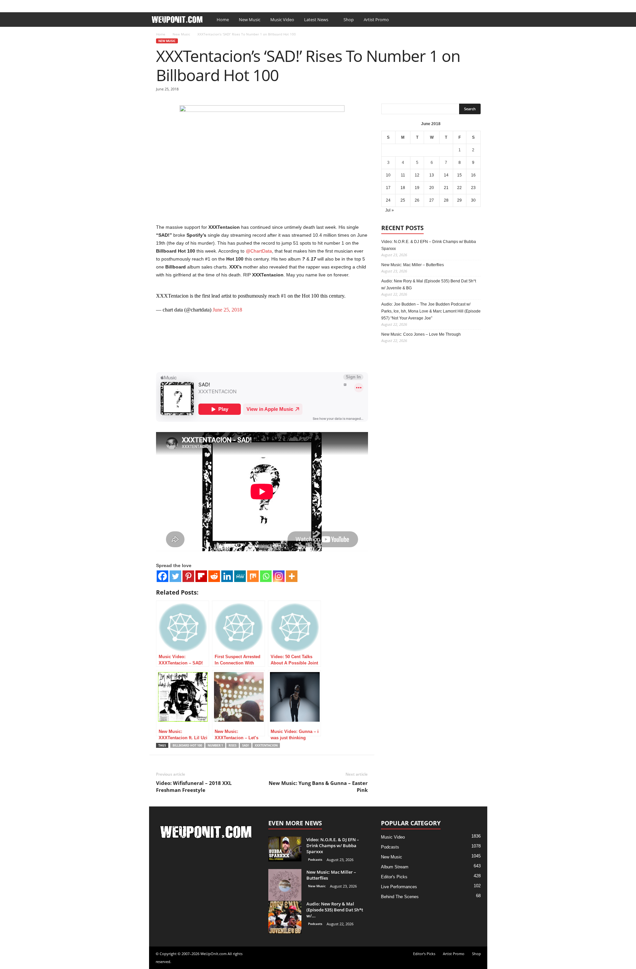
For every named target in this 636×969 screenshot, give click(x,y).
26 (417, 200)
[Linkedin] (227, 576)
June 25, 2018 (227, 310)
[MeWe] (240, 576)
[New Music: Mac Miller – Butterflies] (284, 885)
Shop (251, 4)
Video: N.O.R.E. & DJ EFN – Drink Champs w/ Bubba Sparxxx (428, 245)
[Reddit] (214, 576)
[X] (482, 4)
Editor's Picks (394, 876)
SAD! (245, 745)
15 (459, 175)
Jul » (389, 210)
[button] (477, 19)
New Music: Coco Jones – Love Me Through (421, 334)
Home (223, 20)
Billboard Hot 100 (187, 745)
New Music (249, 20)
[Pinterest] (188, 576)
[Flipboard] (201, 576)
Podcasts (315, 859)
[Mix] (253, 576)
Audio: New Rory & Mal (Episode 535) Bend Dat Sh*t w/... (334, 910)
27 (431, 200)
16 (473, 175)
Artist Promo (227, 4)
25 (402, 200)
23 (473, 187)
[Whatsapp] (266, 576)
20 (431, 187)
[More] (291, 576)
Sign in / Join (162, 4)
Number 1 (215, 745)
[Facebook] (472, 4)
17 (388, 187)
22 (459, 187)
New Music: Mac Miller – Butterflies (412, 265)
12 (417, 175)
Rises (233, 745)
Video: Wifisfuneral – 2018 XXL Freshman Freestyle (194, 786)
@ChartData (259, 251)
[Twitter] (175, 576)
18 (402, 187)
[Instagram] (279, 576)
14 (446, 175)
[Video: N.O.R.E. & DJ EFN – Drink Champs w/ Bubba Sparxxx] (284, 849)
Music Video (282, 20)
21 (446, 187)
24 (388, 200)
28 (446, 200)
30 (473, 200)
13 (431, 175)
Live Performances (399, 886)
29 (459, 200)
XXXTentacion (266, 745)
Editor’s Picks (194, 4)
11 (403, 175)
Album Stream (394, 866)
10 (388, 175)
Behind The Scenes (400, 896)
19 (417, 187)
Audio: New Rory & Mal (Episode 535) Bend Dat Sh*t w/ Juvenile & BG (428, 284)
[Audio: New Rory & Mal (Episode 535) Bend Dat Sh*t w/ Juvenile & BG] (284, 917)
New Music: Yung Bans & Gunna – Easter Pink (318, 786)
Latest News (316, 20)
